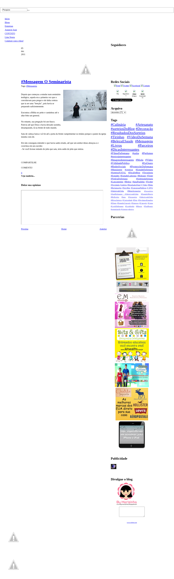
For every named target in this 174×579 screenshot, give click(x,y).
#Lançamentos (117, 182)
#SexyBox (126, 188)
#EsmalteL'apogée (124, 203)
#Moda (139, 159)
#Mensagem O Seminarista (46, 81)
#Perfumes (147, 153)
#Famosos (135, 203)
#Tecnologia (147, 173)
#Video (149, 159)
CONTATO (10, 33)
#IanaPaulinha (138, 182)
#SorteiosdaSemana (144, 179)
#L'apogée (143, 203)
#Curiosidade (127, 200)
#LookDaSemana (117, 206)
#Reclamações (116, 188)
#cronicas (129, 170)
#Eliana (113, 203)
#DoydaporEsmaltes (145, 200)
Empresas (9, 26)
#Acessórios (148, 191)
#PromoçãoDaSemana (141, 166)
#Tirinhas (117, 137)
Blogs (7, 22)
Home (64, 229)
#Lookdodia (129, 206)
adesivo (131, 209)
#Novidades (115, 185)
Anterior (103, 229)
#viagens (124, 209)
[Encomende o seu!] (13, 577)
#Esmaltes (115, 176)
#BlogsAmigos (116, 200)
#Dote (135, 200)
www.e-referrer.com (132, 522)
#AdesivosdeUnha (146, 197)
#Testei (150, 176)
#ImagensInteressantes (122, 159)
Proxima (24, 229)
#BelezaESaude (122, 141)
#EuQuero (147, 163)
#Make (150, 185)
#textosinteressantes (121, 156)
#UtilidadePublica (120, 163)
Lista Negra (10, 37)
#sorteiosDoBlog (123, 129)
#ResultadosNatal (134, 185)
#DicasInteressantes (125, 149)
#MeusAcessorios (134, 191)
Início (7, 19)
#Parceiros (145, 145)
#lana (124, 197)
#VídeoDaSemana (140, 137)
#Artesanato (144, 124)
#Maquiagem (116, 170)
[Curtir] (85, 81)
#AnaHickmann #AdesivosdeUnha (124, 194)
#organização (116, 209)
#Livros (116, 145)
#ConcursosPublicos (138, 188)
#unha (135, 153)
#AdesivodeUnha (117, 191)
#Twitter (149, 182)
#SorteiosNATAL (118, 173)
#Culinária (118, 124)
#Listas (150, 203)
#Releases (141, 176)
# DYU (150, 188)
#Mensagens (31, 86)
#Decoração (144, 129)
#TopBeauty (148, 206)
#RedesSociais (118, 166)
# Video (144, 185)
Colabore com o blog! (14, 41)
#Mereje (139, 206)
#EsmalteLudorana (128, 176)
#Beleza (127, 182)
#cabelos (123, 185)
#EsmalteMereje (147, 194)
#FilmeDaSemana (120, 153)
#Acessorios (132, 197)
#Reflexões (115, 197)
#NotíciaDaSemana (119, 179)
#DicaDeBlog (134, 173)
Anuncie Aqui (11, 30)
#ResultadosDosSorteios (128, 133)
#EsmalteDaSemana (144, 170)
